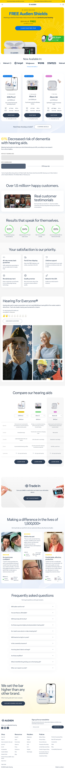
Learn (16, 739)
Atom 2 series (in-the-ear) (6, 742)
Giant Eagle (29, 751)
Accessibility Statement (56, 749)
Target (28, 739)
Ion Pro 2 (3, 744)
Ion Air (2, 747)
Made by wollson (59, 767)
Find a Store (17, 742)
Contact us (17, 749)
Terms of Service (42, 742)
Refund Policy (42, 737)
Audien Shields (4, 751)
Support (16, 737)
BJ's (28, 747)
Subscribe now (58, 727)
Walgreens (29, 737)
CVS (28, 744)
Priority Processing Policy (56, 737)
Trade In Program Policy (44, 749)
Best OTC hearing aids (56, 739)
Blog (16, 754)
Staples (28, 749)
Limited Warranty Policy (44, 747)
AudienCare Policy (43, 756)
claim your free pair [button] (28, 28)
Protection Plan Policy (44, 744)
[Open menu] (2, 5)
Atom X (2, 739)
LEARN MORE (21, 462)
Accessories (4, 749)
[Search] (60, 4)
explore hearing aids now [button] (13, 703)
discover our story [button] (12, 321)
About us (17, 744)
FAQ (16, 751)
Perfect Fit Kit (4, 754)
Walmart (29, 742)
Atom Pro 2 (3, 760)
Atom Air (3, 737)
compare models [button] (43, 127)
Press (16, 747)
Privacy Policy (42, 739)
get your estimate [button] (32, 498)
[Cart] (63, 4)
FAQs (52, 744)
